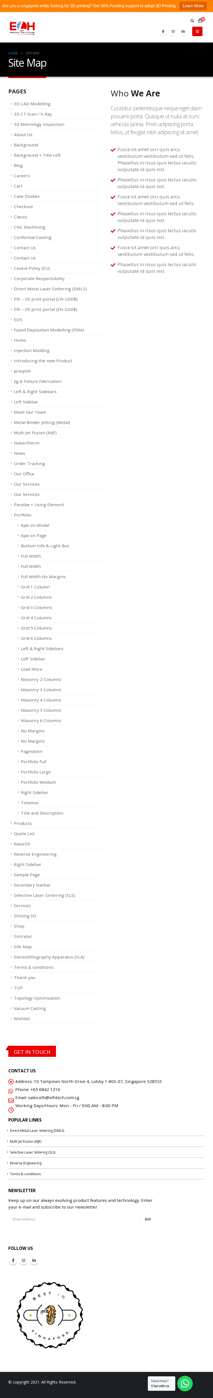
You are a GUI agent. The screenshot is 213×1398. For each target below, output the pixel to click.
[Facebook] (163, 31)
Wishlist (22, 1018)
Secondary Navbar (32, 885)
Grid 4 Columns (36, 617)
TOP (18, 987)
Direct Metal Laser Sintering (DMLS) (50, 288)
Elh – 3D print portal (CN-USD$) (46, 299)
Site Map (23, 946)
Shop (19, 926)
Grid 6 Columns (36, 638)
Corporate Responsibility (39, 278)
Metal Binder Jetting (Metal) (42, 422)
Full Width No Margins (43, 576)
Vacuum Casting (30, 1008)
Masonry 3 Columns (41, 689)
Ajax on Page (34, 535)
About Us (23, 134)
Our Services (27, 484)
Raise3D (22, 844)
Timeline (30, 802)
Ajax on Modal (35, 525)
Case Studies (27, 196)
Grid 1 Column (35, 587)
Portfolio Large (36, 772)
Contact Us (25, 247)
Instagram (23, 1260)
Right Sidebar (34, 792)
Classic (20, 216)
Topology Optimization (37, 998)
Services (22, 905)
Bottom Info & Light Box (45, 545)
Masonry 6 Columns (41, 720)
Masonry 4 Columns (41, 700)
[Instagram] (173, 31)
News (19, 453)
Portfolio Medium (38, 782)
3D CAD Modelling (32, 103)
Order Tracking (29, 463)
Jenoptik (22, 371)
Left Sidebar (26, 402)
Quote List (24, 833)
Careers (22, 175)
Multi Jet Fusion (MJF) (35, 432)
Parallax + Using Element (39, 504)
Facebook (13, 1260)
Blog (18, 165)
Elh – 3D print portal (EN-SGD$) (45, 309)
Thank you (24, 977)
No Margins (33, 730)
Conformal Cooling (32, 237)
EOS (18, 319)
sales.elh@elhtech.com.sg (53, 1097)
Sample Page (27, 874)
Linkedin (34, 1260)
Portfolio (22, 515)
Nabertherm (26, 443)
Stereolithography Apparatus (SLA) (49, 957)
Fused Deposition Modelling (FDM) (49, 330)
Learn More (193, 5)
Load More (31, 669)
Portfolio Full (33, 761)
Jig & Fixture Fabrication (38, 381)
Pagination (31, 751)
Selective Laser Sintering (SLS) (44, 895)
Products (23, 823)
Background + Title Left (37, 155)
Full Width (31, 556)
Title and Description (42, 813)
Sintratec (23, 936)
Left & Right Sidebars (35, 391)
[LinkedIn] (183, 31)
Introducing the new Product (43, 360)
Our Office (24, 473)
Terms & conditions (34, 967)
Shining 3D (25, 915)
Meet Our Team (30, 412)
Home (20, 340)
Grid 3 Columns (36, 607)
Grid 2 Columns (36, 597)
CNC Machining (29, 227)
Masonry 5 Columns (41, 710)
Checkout (23, 206)
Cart (18, 186)
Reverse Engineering (35, 854)
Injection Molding (31, 350)
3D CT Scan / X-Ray (33, 114)
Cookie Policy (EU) (32, 268)
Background (26, 145)
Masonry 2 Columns (41, 679)
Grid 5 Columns (36, 628)
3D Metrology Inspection (39, 124)
